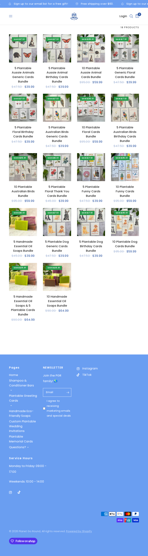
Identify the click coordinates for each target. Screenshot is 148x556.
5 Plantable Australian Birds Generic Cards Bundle (57, 134)
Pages (14, 367)
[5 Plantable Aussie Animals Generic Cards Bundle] (23, 48)
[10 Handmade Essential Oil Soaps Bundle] (57, 277)
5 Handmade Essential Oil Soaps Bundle (23, 246)
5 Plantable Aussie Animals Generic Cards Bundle (23, 75)
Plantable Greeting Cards (23, 398)
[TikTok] (22, 492)
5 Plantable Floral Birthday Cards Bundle (23, 132)
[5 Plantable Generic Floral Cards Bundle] (125, 48)
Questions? (17, 447)
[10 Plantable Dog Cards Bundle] (125, 222)
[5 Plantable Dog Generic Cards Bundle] (57, 222)
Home (13, 375)
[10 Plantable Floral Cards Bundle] (91, 108)
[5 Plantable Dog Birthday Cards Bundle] (91, 222)
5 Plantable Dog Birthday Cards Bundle (91, 246)
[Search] (131, 16)
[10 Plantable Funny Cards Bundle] (125, 167)
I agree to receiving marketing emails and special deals (59, 408)
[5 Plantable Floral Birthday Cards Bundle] (23, 108)
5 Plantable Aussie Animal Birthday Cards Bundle (57, 75)
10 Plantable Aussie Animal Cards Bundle (90, 72)
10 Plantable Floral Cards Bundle (91, 132)
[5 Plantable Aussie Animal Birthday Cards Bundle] (57, 48)
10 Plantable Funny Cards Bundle (125, 191)
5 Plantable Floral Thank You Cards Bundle (57, 191)
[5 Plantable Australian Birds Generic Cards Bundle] (57, 108)
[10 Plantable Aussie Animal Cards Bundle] (91, 48)
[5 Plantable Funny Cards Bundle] (91, 167)
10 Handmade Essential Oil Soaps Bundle (57, 301)
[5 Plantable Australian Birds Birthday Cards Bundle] (125, 108)
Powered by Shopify (79, 531)
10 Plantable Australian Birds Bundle (23, 191)
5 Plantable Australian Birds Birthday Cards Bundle (124, 134)
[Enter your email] (67, 392)
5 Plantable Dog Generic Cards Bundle (57, 246)
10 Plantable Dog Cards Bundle (124, 244)
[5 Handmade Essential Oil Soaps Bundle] (23, 222)
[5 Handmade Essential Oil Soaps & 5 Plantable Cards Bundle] (23, 277)
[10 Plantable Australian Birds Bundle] (23, 167)
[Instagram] (13, 492)
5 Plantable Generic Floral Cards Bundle (125, 72)
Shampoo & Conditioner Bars (21, 382)
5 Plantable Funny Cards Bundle (91, 191)
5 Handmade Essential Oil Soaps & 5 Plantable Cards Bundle (23, 306)
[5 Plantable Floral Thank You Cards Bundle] (57, 167)
